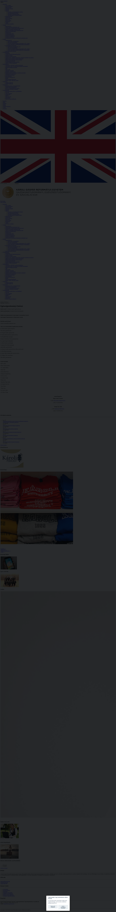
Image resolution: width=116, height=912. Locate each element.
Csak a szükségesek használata (63, 907)
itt (54, 901)
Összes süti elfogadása (53, 907)
